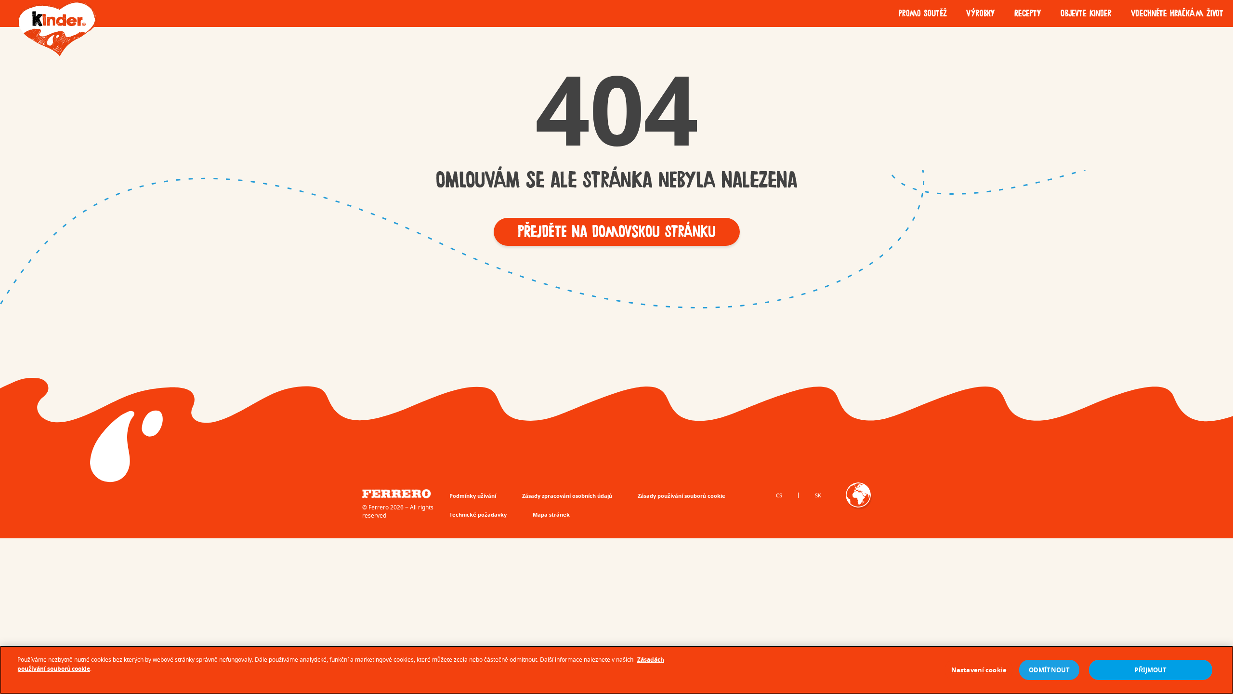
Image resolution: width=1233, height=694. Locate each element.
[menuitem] (923, 13)
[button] (617, 232)
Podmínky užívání (472, 495)
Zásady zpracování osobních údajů (567, 495)
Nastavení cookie (979, 670)
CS (779, 495)
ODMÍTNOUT (1049, 670)
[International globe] (858, 501)
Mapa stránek (551, 514)
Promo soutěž (923, 13)
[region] (616, 670)
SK (818, 495)
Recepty (1027, 13)
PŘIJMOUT (1150, 670)
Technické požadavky (478, 514)
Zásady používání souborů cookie (681, 495)
